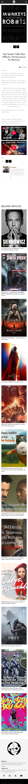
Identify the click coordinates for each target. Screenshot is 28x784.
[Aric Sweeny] (20, 67)
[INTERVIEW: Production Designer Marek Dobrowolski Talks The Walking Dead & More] (14, 668)
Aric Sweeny (24, 67)
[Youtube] (21, 776)
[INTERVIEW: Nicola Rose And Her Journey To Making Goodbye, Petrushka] (14, 582)
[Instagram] (9, 776)
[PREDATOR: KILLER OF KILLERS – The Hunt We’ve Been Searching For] (14, 404)
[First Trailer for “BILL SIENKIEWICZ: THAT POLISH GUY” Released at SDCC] (14, 228)
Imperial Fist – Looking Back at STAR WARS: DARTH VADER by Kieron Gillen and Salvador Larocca (13, 294)
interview (6, 84)
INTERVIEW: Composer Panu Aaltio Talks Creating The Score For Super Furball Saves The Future (13, 470)
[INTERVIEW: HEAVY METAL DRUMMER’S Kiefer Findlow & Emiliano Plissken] (14, 712)
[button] (2, 2)
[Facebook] (14, 46)
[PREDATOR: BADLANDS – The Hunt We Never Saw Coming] (14, 318)
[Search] (26, 2)
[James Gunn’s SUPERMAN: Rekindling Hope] (14, 362)
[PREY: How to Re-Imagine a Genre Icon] (14, 625)
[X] (17, 46)
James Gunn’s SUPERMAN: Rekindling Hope (12, 382)
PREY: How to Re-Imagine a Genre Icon (11, 645)
